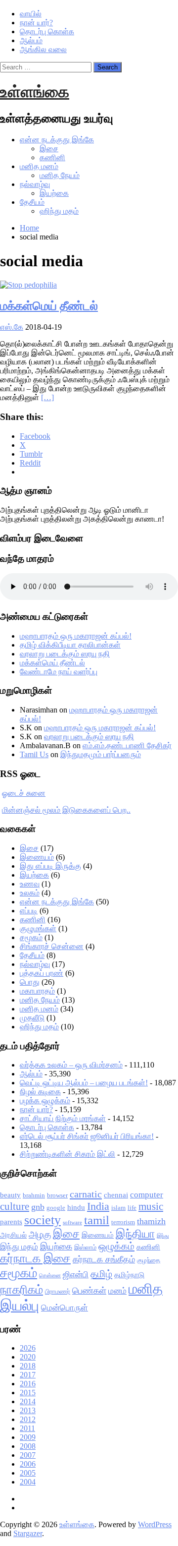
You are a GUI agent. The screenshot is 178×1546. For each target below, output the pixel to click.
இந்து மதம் (19, 1246)
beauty (10, 1195)
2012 (28, 1419)
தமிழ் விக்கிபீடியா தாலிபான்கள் (70, 645)
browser (57, 1195)
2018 (28, 1366)
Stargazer (27, 1533)
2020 (28, 1357)
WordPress (155, 1524)
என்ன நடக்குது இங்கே (57, 139)
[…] (47, 397)
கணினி (52, 157)
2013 (28, 1410)
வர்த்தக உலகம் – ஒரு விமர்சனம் (71, 1065)
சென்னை (50, 1275)
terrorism (123, 1222)
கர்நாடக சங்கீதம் (104, 1259)
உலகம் (30, 893)
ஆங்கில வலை (43, 49)
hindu (76, 1207)
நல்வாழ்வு (35, 184)
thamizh (151, 1221)
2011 (27, 1428)
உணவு (30, 884)
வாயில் (31, 13)
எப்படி (29, 910)
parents (11, 1222)
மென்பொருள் (64, 1307)
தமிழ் (101, 1273)
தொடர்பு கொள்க (47, 31)
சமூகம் (31, 937)
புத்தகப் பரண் (41, 973)
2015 (28, 1392)
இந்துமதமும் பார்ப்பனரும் (100, 754)
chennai (116, 1195)
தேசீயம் (32, 202)
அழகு (40, 1234)
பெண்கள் (89, 1291)
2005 (28, 1473)
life (132, 1207)
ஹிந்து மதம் (59, 211)
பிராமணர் (57, 1291)
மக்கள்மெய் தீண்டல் (49, 305)
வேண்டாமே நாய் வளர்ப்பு (58, 671)
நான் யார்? (36, 22)
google (55, 1207)
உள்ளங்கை (34, 92)
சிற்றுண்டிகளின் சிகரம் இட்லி (67, 1154)
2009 (28, 1437)
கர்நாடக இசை (35, 1258)
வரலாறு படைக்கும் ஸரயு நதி (65, 654)
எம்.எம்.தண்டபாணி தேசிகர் (127, 745)
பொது (30, 982)
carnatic (86, 1194)
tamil (96, 1220)
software (72, 1222)
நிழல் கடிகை (40, 1091)
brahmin (34, 1195)
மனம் (117, 1291)
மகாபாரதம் (37, 991)
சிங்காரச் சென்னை (52, 946)
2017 (28, 1374)
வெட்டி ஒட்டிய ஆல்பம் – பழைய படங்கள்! (84, 1082)
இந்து (163, 1236)
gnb (37, 1207)
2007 (28, 1455)
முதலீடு (32, 1017)
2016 (28, 1383)
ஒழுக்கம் (116, 1246)
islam (118, 1207)
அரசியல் (13, 1235)
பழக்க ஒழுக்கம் (45, 1100)
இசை (49, 148)
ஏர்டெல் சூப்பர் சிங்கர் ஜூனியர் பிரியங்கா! (87, 1136)
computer (146, 1194)
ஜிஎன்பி (76, 1274)
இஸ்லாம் (85, 1247)
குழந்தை (148, 1260)
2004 (28, 1482)
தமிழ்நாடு (129, 1275)
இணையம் (37, 857)
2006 (28, 1464)
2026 (28, 1348)
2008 (28, 1446)
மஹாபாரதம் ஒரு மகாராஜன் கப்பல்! (76, 636)
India (98, 1206)
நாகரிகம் (21, 1289)
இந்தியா (135, 1234)
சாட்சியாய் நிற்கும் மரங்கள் (63, 1118)
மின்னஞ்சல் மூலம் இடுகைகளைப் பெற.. (66, 810)
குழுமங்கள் (38, 928)
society (42, 1220)
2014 (28, 1401)
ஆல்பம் (31, 40)
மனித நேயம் (60, 175)
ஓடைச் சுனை (23, 793)
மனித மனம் (39, 166)
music (150, 1206)
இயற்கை (54, 193)
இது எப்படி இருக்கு (50, 866)
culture (14, 1206)
